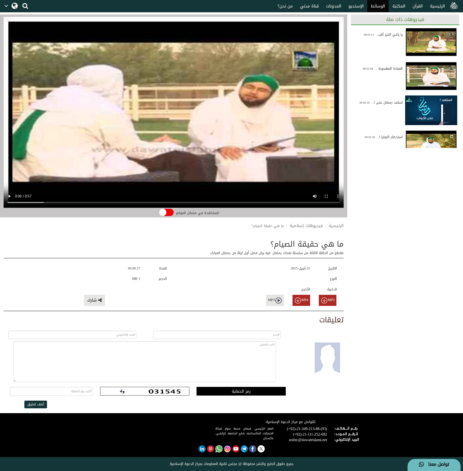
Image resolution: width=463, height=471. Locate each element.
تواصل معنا (436, 464)
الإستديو (356, 6)
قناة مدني (309, 6)
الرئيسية (437, 6)
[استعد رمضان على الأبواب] (431, 110)
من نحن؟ (285, 6)
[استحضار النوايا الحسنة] (431, 144)
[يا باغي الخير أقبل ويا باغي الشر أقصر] (431, 42)
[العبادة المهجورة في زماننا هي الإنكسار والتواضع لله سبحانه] (431, 76)
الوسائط (378, 6)
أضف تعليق (35, 404)
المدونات (333, 6)
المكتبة (398, 6)
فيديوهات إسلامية (306, 225)
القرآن (418, 6)
